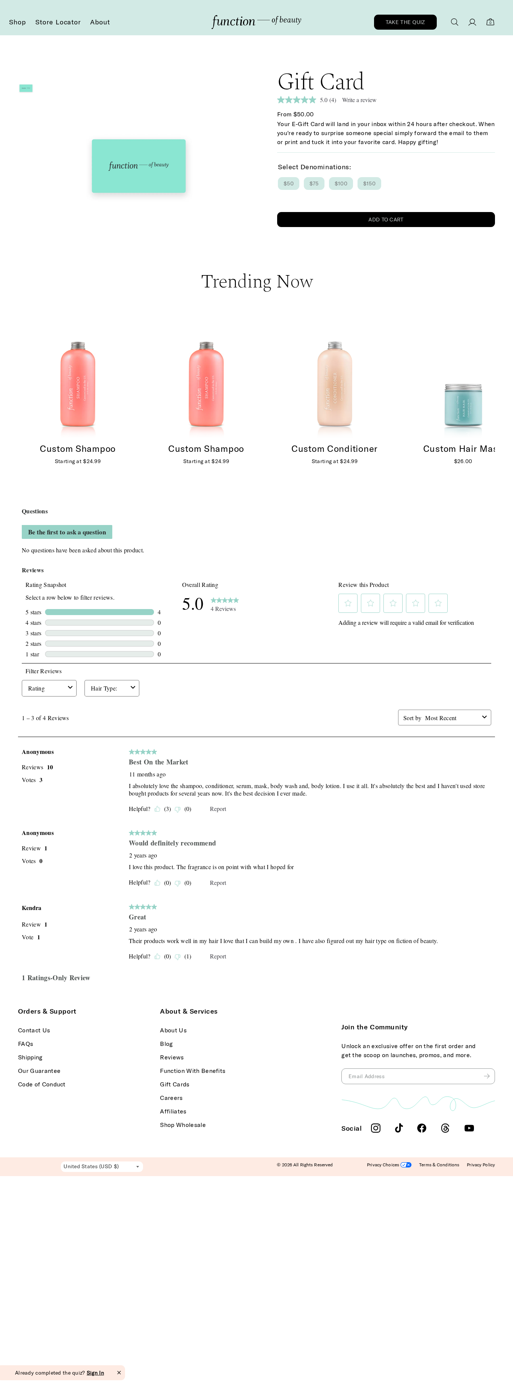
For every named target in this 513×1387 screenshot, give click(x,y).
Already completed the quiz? (59, 1372)
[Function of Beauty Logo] (256, 22)
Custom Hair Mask (463, 448)
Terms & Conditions (439, 1164)
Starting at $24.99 (206, 461)
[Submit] (488, 1076)
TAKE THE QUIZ (405, 22)
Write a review (359, 100)
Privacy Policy (481, 1164)
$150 (369, 183)
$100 (341, 183)
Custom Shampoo (206, 448)
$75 (314, 183)
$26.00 (463, 461)
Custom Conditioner (334, 448)
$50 (289, 183)
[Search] (455, 22)
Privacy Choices (383, 1164)
